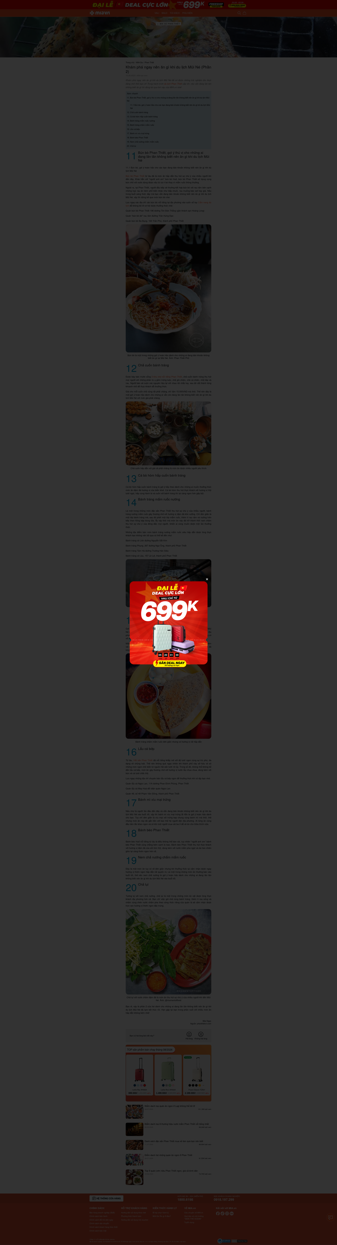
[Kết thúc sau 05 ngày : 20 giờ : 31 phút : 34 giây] (168, 666)
